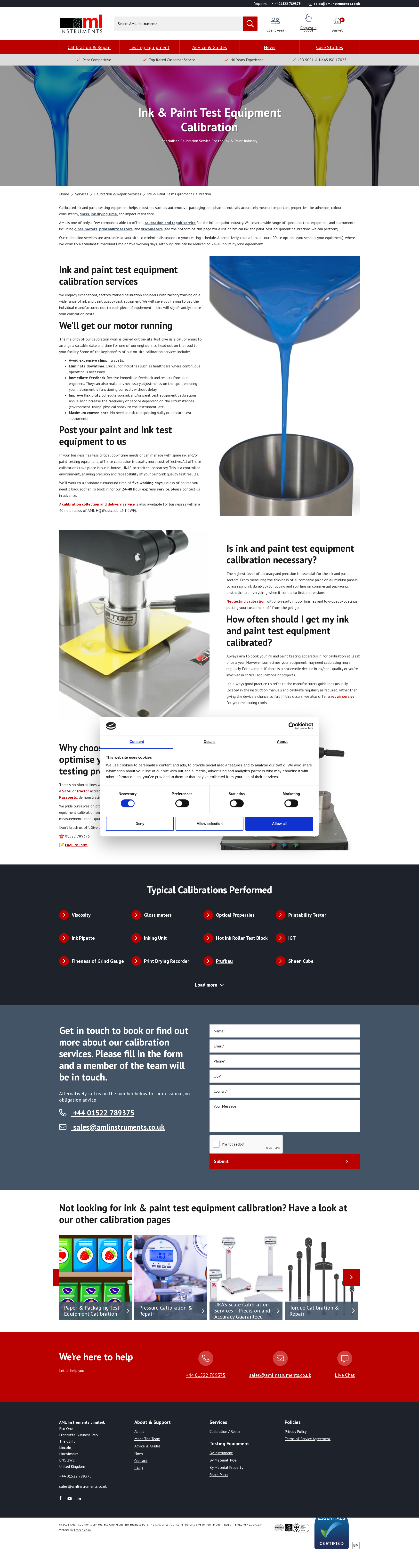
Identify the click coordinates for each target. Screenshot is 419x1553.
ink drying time (104, 213)
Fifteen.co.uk (82, 1530)
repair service (343, 696)
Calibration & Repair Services (117, 193)
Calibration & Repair (89, 47)
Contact (140, 1460)
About (139, 1431)
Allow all (279, 824)
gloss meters (85, 228)
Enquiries (260, 3)
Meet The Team (147, 1438)
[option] (96, 1277)
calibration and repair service (170, 222)
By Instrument (221, 1452)
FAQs (138, 1467)
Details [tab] (210, 742)
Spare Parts (219, 1474)
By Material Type (223, 1460)
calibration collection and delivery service (98, 504)
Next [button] (351, 1277)
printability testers (116, 228)
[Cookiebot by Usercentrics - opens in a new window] (292, 726)
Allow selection (210, 824)
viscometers (152, 228)
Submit (221, 1161)
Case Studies (329, 47)
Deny (140, 824)
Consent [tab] (136, 742)
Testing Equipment (149, 47)
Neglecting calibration (246, 601)
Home (64, 193)
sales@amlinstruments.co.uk (119, 1127)
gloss (84, 213)
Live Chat (345, 1375)
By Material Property (226, 1467)
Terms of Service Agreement (307, 1438)
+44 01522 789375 (102, 1112)
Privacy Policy (295, 1431)
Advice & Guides (209, 47)
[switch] (182, 803)
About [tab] (282, 742)
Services (81, 193)
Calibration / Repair (225, 1431)
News (269, 47)
